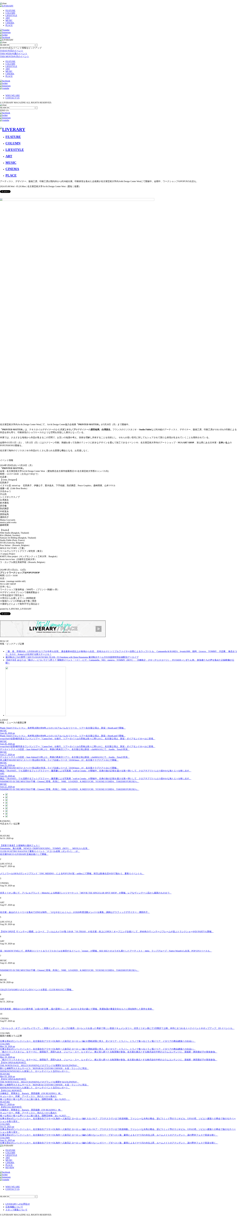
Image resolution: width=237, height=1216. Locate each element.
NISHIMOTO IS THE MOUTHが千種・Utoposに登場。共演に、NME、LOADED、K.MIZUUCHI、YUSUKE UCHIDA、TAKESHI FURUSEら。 (69, 970)
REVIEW (9, 1167)
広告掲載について (14, 1207)
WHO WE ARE (12, 95)
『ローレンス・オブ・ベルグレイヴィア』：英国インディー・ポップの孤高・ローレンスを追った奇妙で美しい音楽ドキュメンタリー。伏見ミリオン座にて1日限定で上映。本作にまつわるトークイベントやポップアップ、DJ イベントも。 (117, 1028)
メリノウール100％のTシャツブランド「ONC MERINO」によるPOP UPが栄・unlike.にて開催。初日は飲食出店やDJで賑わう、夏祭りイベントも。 (72, 873)
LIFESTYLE (11, 15)
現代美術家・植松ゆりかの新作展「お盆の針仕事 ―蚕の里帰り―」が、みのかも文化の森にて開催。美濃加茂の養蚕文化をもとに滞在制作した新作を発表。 (77, 1009)
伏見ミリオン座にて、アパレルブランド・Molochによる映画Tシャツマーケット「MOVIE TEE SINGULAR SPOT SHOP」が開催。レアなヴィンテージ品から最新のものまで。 (86, 893)
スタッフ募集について (16, 1210)
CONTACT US (12, 98)
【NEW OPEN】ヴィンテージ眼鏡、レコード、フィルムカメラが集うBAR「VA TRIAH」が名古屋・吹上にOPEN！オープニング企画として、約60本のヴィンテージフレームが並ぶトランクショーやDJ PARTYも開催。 (107, 931)
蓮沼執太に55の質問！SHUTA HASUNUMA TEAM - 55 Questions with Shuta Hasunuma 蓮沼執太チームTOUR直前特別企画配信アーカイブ (72, 657)
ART (7, 18)
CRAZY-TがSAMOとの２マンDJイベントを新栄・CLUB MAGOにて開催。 (37, 989)
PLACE (9, 25)
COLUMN (10, 13)
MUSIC (8, 20)
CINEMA (9, 23)
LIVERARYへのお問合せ (17, 1204)
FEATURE (10, 10)
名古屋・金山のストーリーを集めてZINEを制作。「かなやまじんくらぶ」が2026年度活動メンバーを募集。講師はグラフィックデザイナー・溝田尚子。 (75, 912)
